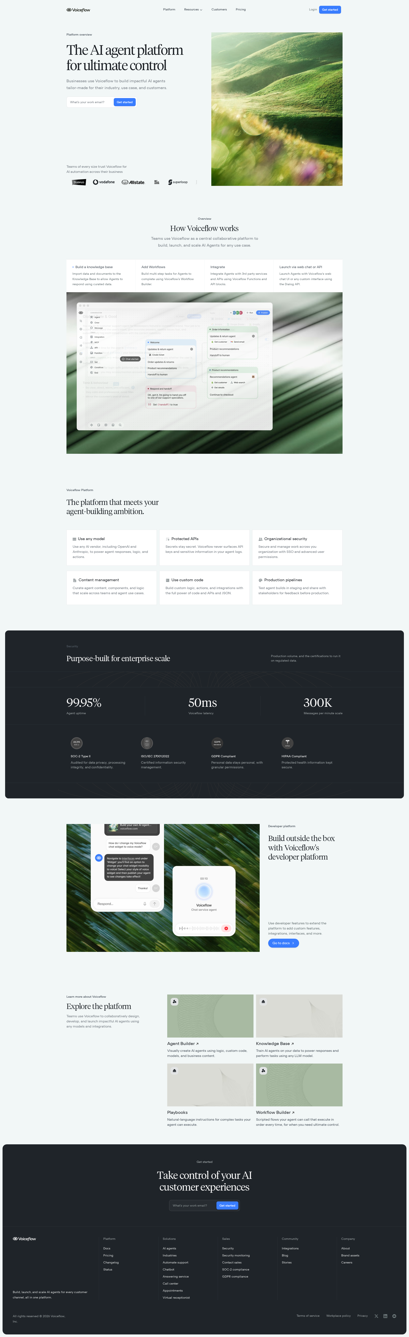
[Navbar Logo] (78, 10)
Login (313, 9)
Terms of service (308, 1315)
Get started (330, 9)
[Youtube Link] (394, 1316)
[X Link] (376, 1316)
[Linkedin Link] (385, 1316)
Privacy (362, 1315)
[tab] (100, 275)
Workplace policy (338, 1315)
